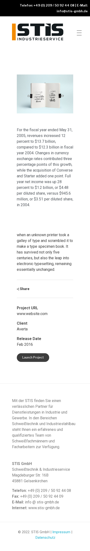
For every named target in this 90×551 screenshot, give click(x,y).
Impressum (61, 532)
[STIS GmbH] (38, 32)
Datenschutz (45, 537)
